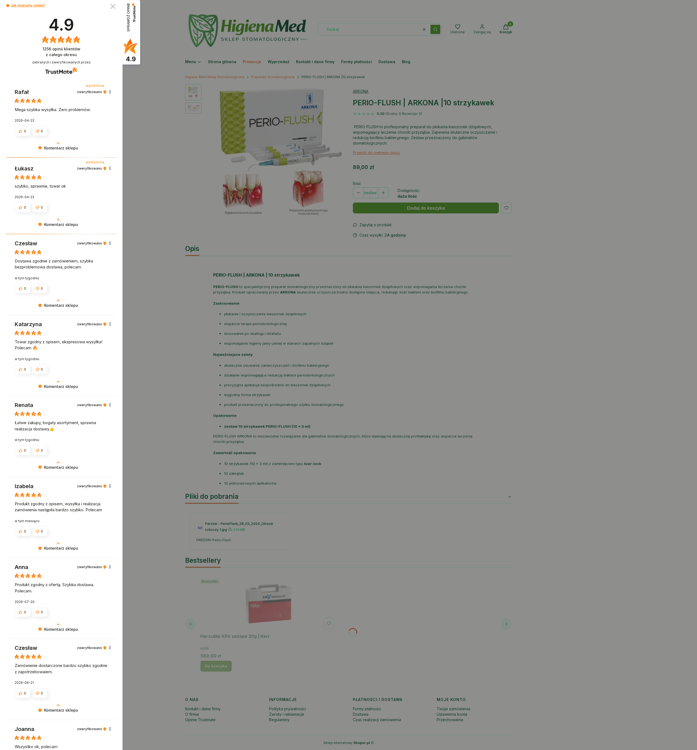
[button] (8, 5)
